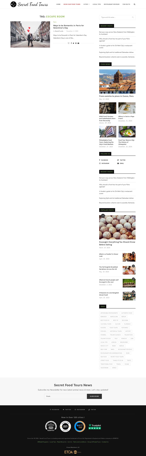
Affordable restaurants (109, 313)
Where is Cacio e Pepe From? (126, 117)
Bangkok (104, 317)
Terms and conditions (79, 442)
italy (116, 338)
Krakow (124, 338)
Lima (132, 338)
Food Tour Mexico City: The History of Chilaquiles (126, 142)
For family (124, 328)
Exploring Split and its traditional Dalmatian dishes (116, 52)
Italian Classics (115, 335)
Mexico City (104, 346)
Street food (105, 360)
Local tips (104, 342)
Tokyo (129, 360)
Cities (86, 4)
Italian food (128, 335)
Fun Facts (126, 4)
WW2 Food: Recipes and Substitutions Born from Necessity (107, 119)
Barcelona (114, 317)
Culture (117, 324)
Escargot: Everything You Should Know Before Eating (117, 243)
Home (58, 4)
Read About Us (61, 442)
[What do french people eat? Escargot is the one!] (129, 283)
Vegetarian (104, 368)
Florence (127, 324)
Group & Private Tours (94, 442)
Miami (114, 346)
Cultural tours (106, 324)
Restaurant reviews (125, 349)
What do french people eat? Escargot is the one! (109, 281)
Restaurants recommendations (111, 353)
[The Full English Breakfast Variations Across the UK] (129, 270)
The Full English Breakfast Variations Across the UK (108, 268)
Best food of (105, 320)
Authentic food (126, 313)
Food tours (114, 328)
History (128, 331)
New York (104, 349)
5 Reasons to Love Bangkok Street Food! (109, 294)
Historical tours (116, 331)
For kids (103, 331)
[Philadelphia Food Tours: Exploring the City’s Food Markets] (107, 131)
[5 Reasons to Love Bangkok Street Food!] (129, 296)
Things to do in (118, 360)
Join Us (70, 442)
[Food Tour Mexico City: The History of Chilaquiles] (127, 131)
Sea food (104, 357)
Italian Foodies (106, 338)
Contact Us (105, 442)
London (113, 342)
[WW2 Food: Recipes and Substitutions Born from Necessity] (107, 108)
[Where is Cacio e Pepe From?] (127, 108)
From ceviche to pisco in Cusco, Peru (116, 96)
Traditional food (107, 364)
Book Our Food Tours (72, 4)
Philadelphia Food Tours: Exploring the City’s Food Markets (106, 142)
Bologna (125, 320)
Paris (54, 22)
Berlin (124, 317)
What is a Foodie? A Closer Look (108, 255)
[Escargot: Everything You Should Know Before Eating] (117, 227)
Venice (114, 368)
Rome (128, 353)
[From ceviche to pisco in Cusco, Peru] (117, 81)
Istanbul (103, 335)
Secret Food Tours (117, 357)
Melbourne (124, 342)
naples (121, 346)
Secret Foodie (59, 31)
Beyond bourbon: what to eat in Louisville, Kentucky (116, 57)
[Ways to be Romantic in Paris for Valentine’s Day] (30, 34)
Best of (115, 320)
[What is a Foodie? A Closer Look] (129, 257)
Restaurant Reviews (111, 4)
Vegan (127, 364)
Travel (118, 364)
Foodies (103, 328)
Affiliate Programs (43, 442)
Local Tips (97, 4)
